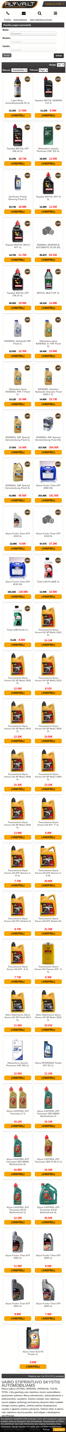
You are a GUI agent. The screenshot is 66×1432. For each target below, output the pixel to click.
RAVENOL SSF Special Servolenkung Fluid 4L (17, 486)
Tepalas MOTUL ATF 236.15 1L (18, 294)
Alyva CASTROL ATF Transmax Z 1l (18, 1112)
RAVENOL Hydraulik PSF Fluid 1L (17, 342)
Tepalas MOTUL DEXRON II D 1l (48, 101)
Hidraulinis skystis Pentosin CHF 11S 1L (48, 149)
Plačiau (46, 1429)
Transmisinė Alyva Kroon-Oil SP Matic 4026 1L (48, 728)
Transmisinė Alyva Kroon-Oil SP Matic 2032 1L (17, 680)
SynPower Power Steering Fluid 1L (17, 198)
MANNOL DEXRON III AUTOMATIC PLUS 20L (48, 246)
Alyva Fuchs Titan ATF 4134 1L (17, 534)
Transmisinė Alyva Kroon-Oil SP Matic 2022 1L (48, 632)
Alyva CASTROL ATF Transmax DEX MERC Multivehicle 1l (48, 1113)
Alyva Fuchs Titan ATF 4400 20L (48, 486)
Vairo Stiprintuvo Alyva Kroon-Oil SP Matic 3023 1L (48, 1017)
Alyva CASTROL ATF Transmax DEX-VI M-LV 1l (48, 1160)
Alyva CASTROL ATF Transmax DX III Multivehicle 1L (18, 1210)
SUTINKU (59, 1429)
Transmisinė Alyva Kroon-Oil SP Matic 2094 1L (48, 777)
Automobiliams (20, 19)
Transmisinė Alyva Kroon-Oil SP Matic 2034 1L (17, 825)
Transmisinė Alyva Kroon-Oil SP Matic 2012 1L (48, 680)
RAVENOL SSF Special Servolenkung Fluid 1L (17, 438)
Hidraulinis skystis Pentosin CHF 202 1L (17, 1064)
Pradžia (7, 19)
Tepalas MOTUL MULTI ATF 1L (17, 246)
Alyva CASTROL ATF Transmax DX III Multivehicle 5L (48, 1210)
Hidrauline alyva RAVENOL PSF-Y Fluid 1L (18, 392)
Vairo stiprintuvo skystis (41, 19)
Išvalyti (7, 55)
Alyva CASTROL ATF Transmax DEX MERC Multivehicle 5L (17, 1162)
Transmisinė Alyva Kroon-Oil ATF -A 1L (18, 967)
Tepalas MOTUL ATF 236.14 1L (18, 149)
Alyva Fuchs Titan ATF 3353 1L (17, 1304)
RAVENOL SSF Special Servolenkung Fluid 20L (48, 438)
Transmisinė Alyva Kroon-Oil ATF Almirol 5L (48, 919)
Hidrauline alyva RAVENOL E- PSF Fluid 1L (48, 343)
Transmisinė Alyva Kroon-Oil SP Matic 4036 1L (17, 777)
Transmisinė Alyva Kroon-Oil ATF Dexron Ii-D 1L (17, 873)
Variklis (6, 46)
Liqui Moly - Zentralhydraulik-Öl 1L (17, 101)
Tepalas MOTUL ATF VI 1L (48, 198)
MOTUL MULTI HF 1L (48, 293)
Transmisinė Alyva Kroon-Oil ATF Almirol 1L (17, 919)
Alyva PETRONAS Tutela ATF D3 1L (48, 1064)
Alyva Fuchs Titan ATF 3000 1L (48, 1304)
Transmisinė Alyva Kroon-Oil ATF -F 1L (48, 823)
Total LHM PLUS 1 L (18, 629)
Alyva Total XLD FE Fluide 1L (33, 1352)
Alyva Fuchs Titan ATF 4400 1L (17, 1256)
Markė (5, 30)
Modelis (6, 38)
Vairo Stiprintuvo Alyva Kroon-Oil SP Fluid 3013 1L (18, 1017)
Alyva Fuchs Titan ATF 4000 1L (48, 1256)
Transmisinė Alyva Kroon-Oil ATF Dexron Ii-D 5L (48, 873)
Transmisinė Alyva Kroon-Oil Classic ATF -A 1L (48, 969)
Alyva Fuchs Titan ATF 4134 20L (17, 583)
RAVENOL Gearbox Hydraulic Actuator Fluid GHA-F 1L (48, 392)
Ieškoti (59, 56)
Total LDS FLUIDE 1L (48, 581)
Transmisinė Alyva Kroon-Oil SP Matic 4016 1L (17, 728)
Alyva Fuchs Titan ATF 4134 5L (48, 534)
